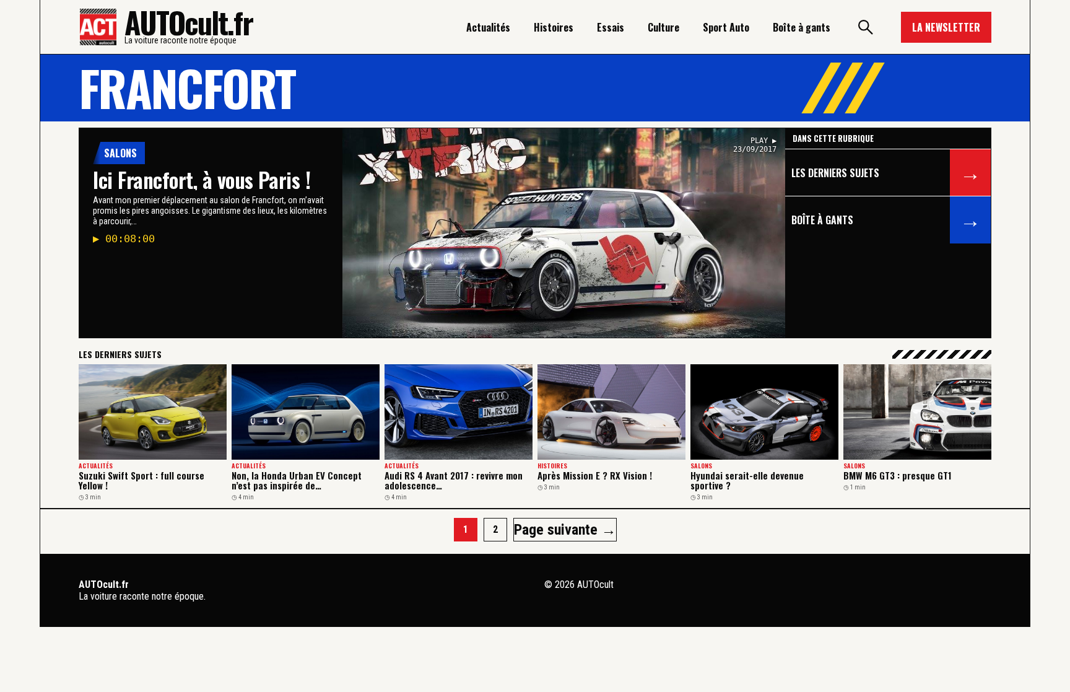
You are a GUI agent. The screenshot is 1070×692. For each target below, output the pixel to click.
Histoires (553, 27)
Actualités (488, 27)
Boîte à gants (801, 27)
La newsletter (946, 27)
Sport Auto (726, 27)
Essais (610, 27)
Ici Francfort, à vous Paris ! (201, 179)
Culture (663, 27)
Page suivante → (565, 529)
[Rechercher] (866, 27)
